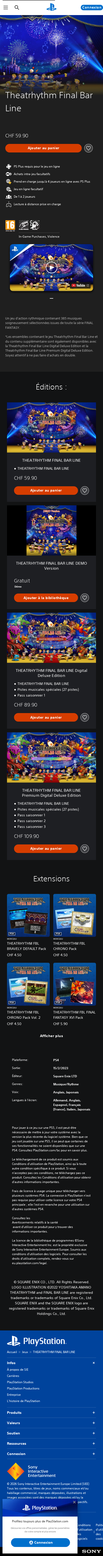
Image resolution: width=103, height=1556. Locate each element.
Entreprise (14, 1394)
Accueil (12, 1352)
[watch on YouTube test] (80, 285)
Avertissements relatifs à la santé (35, 1222)
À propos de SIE (17, 1369)
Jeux (25, 1352)
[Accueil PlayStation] (51, 7)
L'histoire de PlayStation (23, 1401)
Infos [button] (11, 1363)
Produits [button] (14, 1412)
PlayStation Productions (23, 1388)
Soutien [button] (13, 1433)
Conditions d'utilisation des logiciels (84, 1532)
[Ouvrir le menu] (5, 7)
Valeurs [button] (13, 1423)
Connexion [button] (16, 1454)
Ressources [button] (16, 1443)
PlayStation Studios (20, 1382)
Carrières (13, 1376)
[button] (51, 267)
